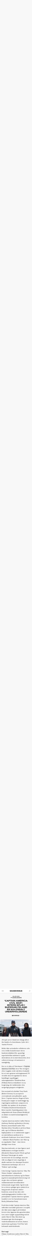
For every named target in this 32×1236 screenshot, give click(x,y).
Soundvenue (16, 990)
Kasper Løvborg (17, 997)
